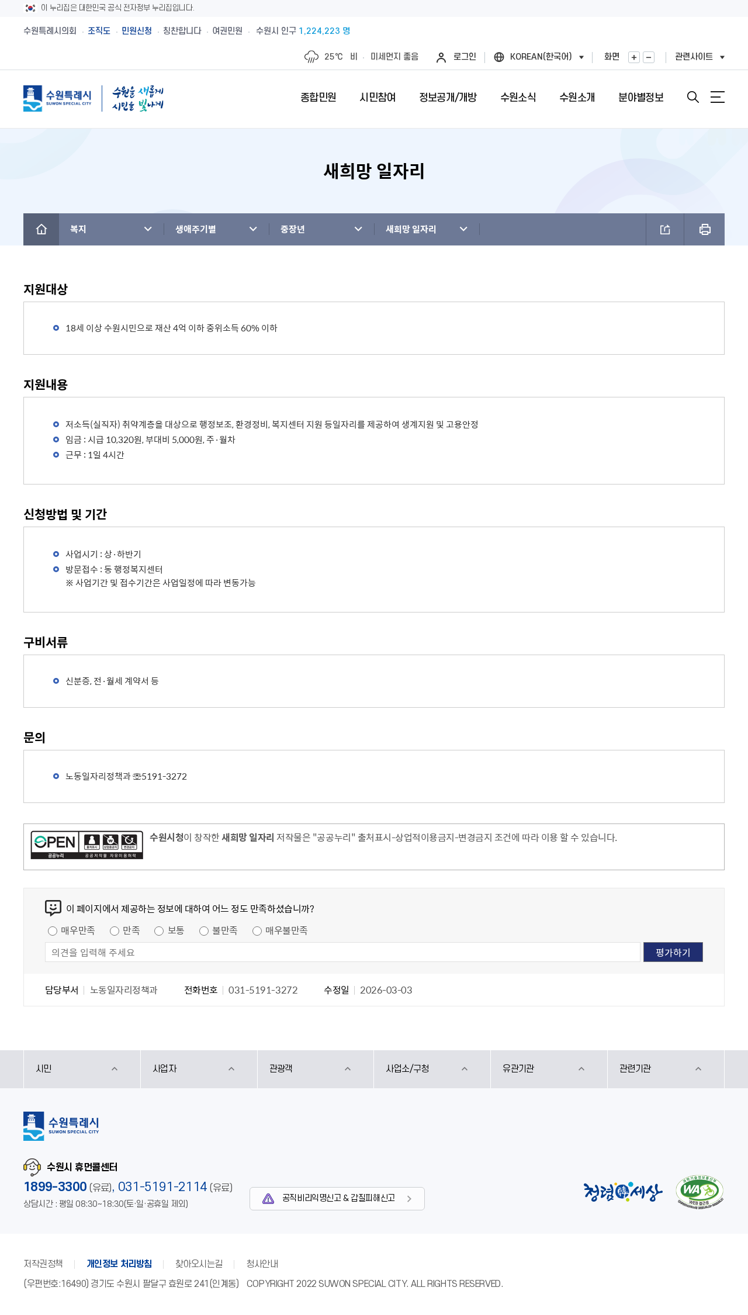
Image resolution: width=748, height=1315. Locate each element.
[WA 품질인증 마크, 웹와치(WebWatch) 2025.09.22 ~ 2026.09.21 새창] (699, 1192)
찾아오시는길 (199, 1264)
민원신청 (137, 31)
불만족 (225, 930)
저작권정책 (43, 1264)
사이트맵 (718, 97)
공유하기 (665, 229)
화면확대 (634, 57)
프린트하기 (704, 229)
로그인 (464, 57)
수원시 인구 (303, 31)
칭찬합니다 (182, 31)
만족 (131, 930)
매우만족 (78, 930)
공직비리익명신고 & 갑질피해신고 (338, 1198)
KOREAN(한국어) (541, 57)
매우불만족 (286, 930)
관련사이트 (694, 57)
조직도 (99, 31)
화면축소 (648, 57)
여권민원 (227, 31)
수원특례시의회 (50, 31)
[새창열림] (87, 847)
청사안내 (262, 1264)
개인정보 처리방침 (119, 1264)
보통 (176, 930)
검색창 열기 (693, 97)
